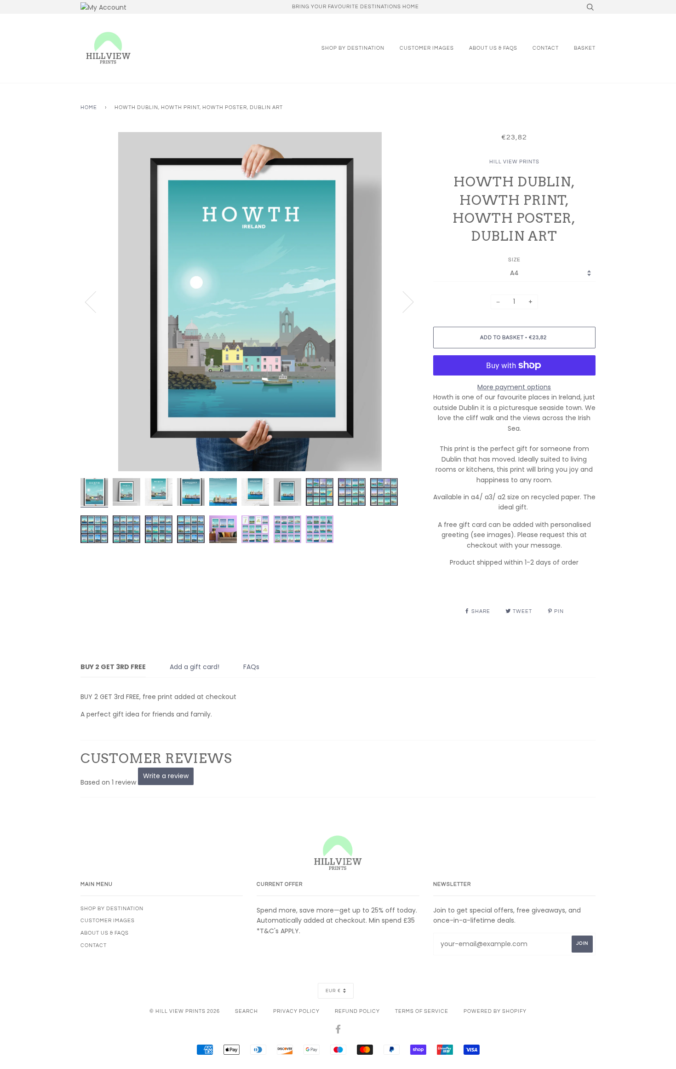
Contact (546, 48)
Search (246, 1011)
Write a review (166, 775)
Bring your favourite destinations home (355, 6)
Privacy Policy (296, 1011)
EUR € (333, 990)
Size (514, 259)
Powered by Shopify (495, 1011)
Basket (585, 48)
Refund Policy (357, 1011)
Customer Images (427, 48)
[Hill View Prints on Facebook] (338, 1031)
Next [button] (402, 301)
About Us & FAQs (493, 48)
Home (88, 107)
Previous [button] (96, 301)
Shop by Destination (352, 48)
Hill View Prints (514, 161)
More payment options (514, 387)
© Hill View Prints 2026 (184, 1011)
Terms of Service (421, 1011)
